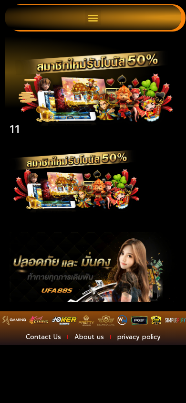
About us (89, 336)
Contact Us (43, 336)
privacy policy (139, 336)
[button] (93, 17)
